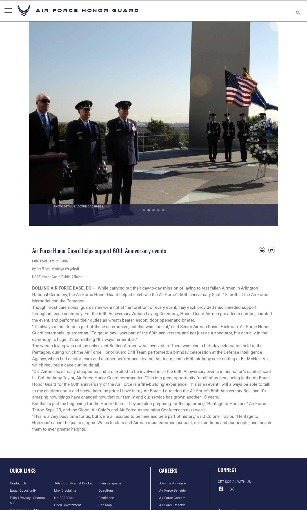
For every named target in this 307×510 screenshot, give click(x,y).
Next (265, 124)
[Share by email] (271, 250)
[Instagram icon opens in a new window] (232, 489)
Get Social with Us (234, 482)
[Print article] (262, 250)
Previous (41, 124)
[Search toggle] (299, 10)
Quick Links (23, 470)
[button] (7, 10)
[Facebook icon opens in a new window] (221, 489)
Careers (168, 470)
